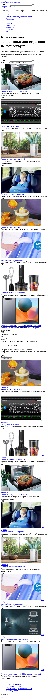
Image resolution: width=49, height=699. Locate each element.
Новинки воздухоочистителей (13, 159)
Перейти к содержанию (10, 2)
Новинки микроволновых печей (14, 91)
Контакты (10, 19)
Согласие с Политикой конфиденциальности (20, 341)
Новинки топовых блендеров (13, 293)
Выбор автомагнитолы (10, 126)
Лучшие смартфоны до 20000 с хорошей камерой (21, 326)
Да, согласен (13, 346)
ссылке (6, 354)
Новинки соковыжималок (11, 227)
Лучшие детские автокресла (12, 194)
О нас (8, 15)
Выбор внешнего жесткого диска (14, 639)
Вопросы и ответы (8, 7)
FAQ (8, 31)
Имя (3, 336)
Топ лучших (11, 25)
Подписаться (6, 359)
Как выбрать (11, 27)
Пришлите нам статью (15, 684)
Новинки (9, 29)
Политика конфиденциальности (19, 17)
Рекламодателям (12, 691)
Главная (9, 23)
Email (4, 339)
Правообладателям (13, 687)
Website (4, 356)
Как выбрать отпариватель (12, 260)
